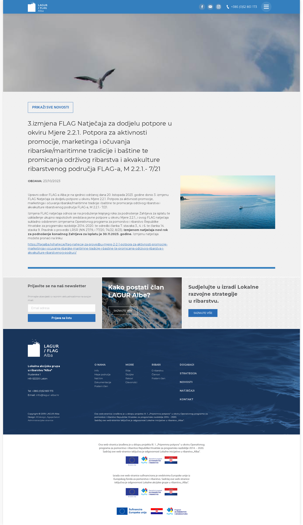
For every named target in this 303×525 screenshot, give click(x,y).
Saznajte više (123, 310)
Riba (128, 370)
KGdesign (41, 417)
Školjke (130, 374)
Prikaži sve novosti (50, 107)
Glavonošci (131, 382)
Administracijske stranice (40, 420)
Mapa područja (102, 374)
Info (96, 370)
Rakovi (129, 378)
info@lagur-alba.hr (47, 395)
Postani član (101, 386)
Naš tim (98, 378)
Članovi (156, 374)
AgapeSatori (53, 417)
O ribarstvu (157, 370)
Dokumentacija (102, 382)
